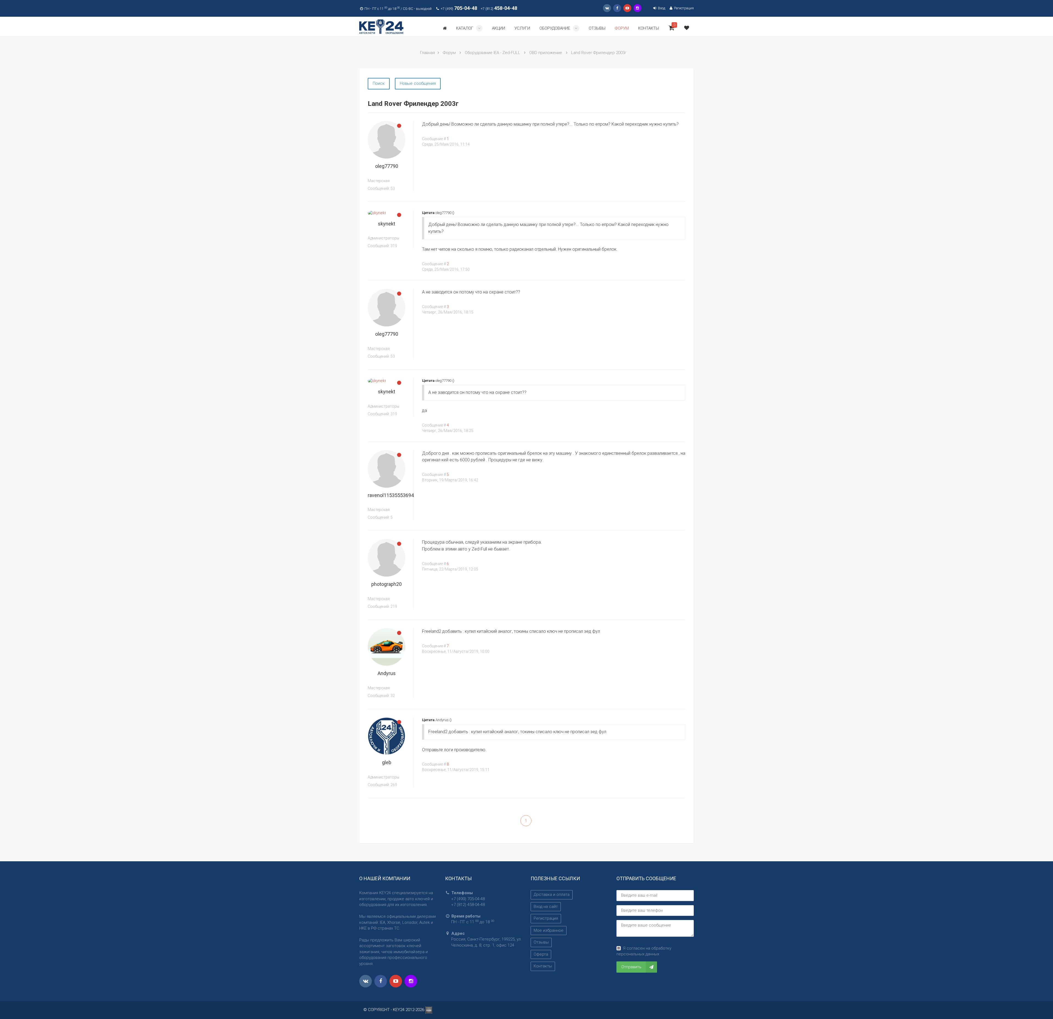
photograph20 (386, 584)
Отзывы (541, 942)
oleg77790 (386, 166)
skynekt (386, 224)
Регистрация (683, 8)
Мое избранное (549, 930)
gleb (386, 762)
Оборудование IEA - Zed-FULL (492, 52)
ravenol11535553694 (391, 495)
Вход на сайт (546, 906)
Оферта (541, 954)
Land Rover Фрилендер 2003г (598, 52)
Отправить (631, 966)
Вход (661, 8)
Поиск (379, 83)
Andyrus (387, 673)
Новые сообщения (418, 83)
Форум (449, 52)
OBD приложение (545, 52)
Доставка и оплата (552, 894)
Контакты (543, 966)
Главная (427, 52)
